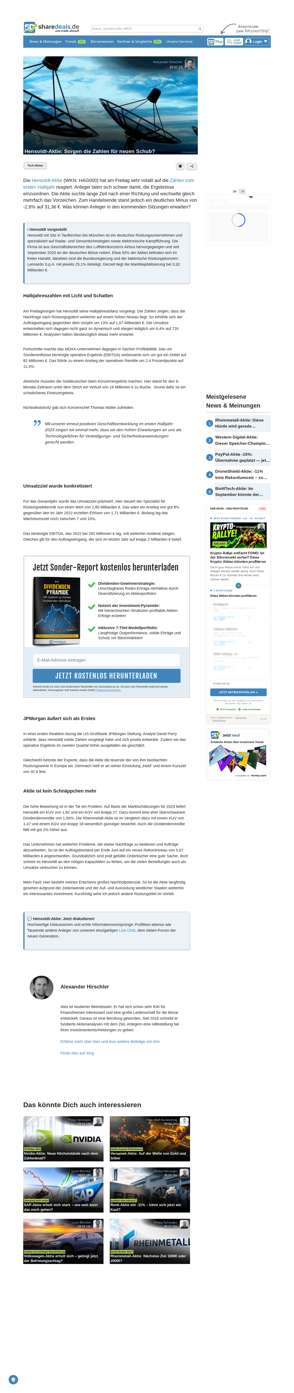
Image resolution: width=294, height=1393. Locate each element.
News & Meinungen (45, 41)
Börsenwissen (102, 41)
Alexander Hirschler (168, 62)
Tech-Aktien (35, 165)
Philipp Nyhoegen (79, 1119)
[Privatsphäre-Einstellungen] (13, 1379)
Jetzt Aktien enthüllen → (238, 687)
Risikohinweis (219, 715)
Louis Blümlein (81, 1171)
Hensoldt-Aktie (47, 180)
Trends (70, 41)
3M (235, 191)
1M (242, 191)
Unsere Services (179, 41)
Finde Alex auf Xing (77, 1053)
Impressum (240, 713)
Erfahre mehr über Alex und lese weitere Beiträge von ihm (110, 1041)
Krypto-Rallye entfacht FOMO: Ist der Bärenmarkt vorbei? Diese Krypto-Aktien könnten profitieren (238, 557)
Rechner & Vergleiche (134, 41)
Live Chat (127, 930)
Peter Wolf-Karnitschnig (161, 1119)
